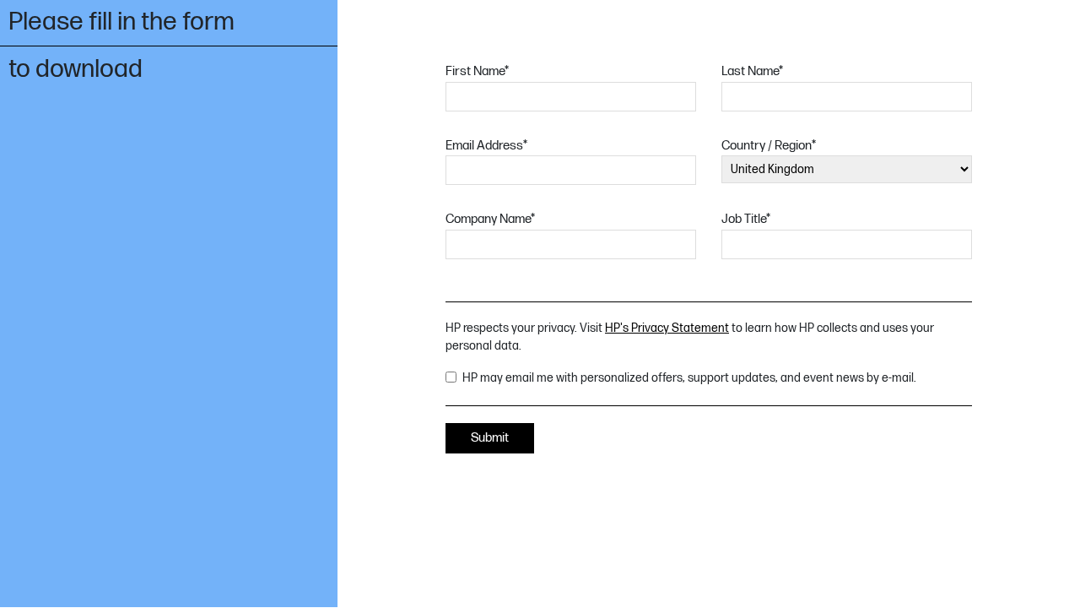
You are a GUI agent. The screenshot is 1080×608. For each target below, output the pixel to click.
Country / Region (768, 145)
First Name (477, 71)
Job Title (745, 219)
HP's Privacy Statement (667, 328)
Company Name (490, 219)
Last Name (752, 71)
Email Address (486, 145)
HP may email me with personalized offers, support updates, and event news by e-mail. (689, 378)
